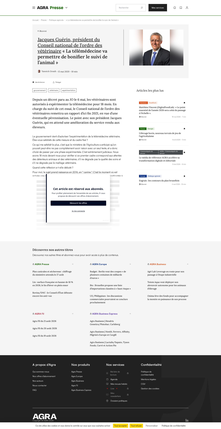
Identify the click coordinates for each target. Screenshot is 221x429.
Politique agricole (154, 176)
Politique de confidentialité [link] (174, 425)
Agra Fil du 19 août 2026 (44, 335)
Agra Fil (74, 385)
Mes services (158, 7)
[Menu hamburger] (33, 8)
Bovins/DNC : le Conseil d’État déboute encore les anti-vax (52, 294)
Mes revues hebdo (118, 384)
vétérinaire (53, 90)
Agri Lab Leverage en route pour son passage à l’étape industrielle (165, 273)
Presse (142, 129)
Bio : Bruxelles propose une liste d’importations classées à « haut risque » (110, 287)
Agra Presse (76, 371)
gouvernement (40, 90)
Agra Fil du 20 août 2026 (44, 328)
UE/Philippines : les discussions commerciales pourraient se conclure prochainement (109, 299)
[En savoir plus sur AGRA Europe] (130, 264)
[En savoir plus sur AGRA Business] (188, 264)
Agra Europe (77, 376)
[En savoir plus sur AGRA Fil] (73, 314)
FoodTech (152, 103)
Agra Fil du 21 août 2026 (44, 321)
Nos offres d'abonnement (43, 376)
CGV (143, 384)
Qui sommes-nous (40, 371)
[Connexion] (187, 7)
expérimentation (68, 90)
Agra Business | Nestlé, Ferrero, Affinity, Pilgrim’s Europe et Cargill (110, 333)
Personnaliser (152, 425)
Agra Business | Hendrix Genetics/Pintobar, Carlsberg (105, 323)
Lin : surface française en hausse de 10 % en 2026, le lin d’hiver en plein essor (52, 284)
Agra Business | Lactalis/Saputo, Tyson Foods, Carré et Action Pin (109, 344)
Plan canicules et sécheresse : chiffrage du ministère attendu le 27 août (52, 273)
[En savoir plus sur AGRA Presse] (73, 264)
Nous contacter (39, 385)
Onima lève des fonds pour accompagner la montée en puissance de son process (167, 298)
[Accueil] (44, 416)
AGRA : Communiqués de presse (169, 152)
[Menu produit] (66, 8)
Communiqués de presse (146, 152)
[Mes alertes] (174, 7)
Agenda (113, 379)
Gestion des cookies (150, 388)
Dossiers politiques (118, 400)
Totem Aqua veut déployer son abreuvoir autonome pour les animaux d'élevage (166, 285)
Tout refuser (136, 425)
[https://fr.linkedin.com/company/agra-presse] (187, 420)
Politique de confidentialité (147, 373)
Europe (142, 176)
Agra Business (77, 381)
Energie (150, 129)
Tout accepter (120, 425)
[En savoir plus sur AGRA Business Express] (130, 314)
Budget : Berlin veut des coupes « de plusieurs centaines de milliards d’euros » (108, 274)
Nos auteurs (37, 381)
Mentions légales (148, 379)
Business (143, 103)
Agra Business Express (81, 390)
